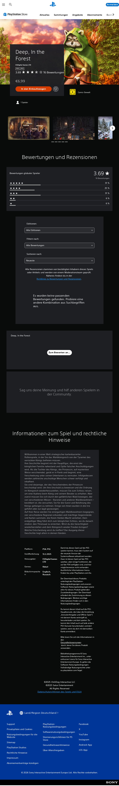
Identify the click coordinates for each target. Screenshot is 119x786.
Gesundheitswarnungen (71, 642)
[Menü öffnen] (3, 4)
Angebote (77, 14)
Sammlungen (61, 14)
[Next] (112, 128)
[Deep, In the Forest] (29, 128)
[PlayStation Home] (53, 4)
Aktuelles (44, 14)
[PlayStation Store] (16, 14)
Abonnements (94, 14)
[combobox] (59, 230)
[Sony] (112, 784)
